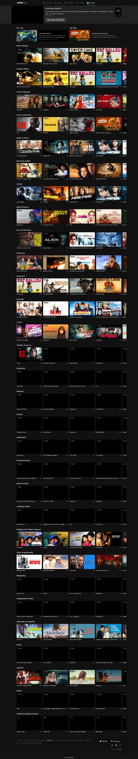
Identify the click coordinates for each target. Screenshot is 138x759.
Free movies (70, 2)
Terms (56, 740)
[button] (55, 20)
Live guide (49, 2)
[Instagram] (112, 745)
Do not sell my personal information (31, 743)
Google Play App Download (115, 741)
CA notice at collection (75, 740)
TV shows (81, 2)
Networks (92, 2)
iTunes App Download (104, 741)
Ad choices (87, 740)
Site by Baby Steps (116, 754)
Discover (59, 2)
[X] (120, 745)
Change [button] (119, 749)
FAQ (18, 743)
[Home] (22, 3)
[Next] (121, 55)
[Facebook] (116, 745)
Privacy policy (63, 740)
